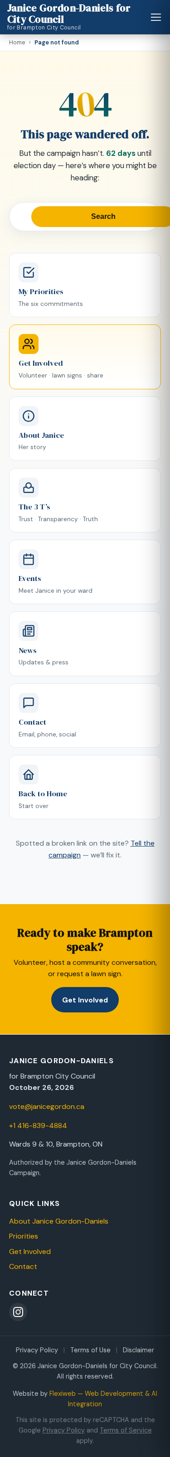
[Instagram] (18, 1312)
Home (17, 42)
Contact (23, 1266)
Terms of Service (126, 1430)
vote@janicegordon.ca (46, 1106)
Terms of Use (90, 1350)
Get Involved (85, 1000)
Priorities (23, 1236)
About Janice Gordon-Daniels (58, 1221)
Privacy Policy (37, 1350)
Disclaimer (138, 1350)
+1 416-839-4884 (38, 1125)
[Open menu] (156, 17)
